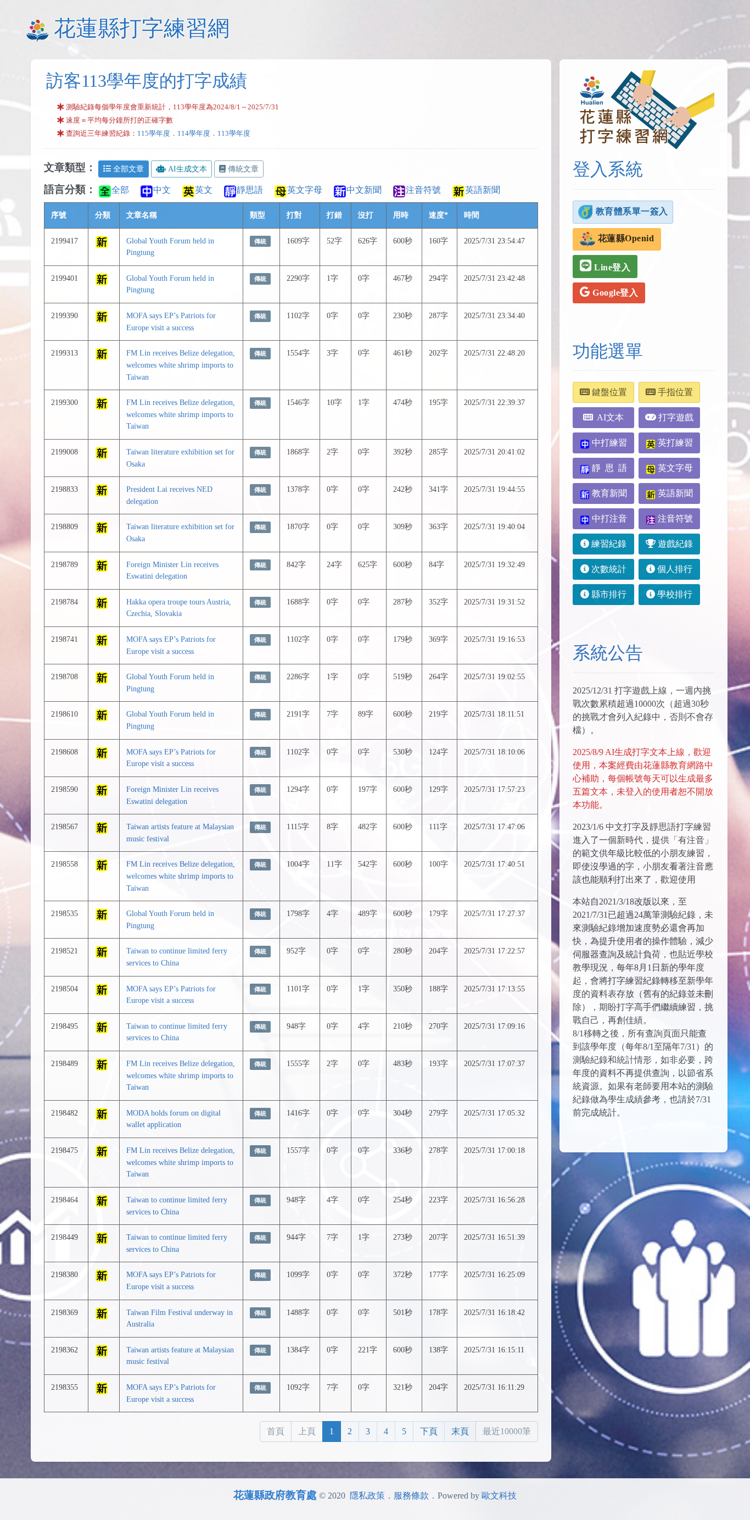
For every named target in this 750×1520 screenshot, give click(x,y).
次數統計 (607, 569)
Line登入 (611, 267)
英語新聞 (482, 190)
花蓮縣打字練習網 (142, 28)
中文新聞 (364, 190)
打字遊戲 (674, 417)
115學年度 (153, 133)
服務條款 (411, 1495)
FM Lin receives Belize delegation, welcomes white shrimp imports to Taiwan (180, 364)
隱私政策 (367, 1495)
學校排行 (673, 594)
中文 (162, 190)
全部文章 (128, 169)
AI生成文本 (187, 169)
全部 (120, 190)
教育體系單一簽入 (630, 210)
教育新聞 (608, 493)
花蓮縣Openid (624, 238)
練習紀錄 (607, 543)
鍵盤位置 (608, 392)
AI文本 (608, 417)
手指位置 (674, 392)
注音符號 (423, 190)
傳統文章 (243, 169)
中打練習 (608, 442)
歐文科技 (499, 1495)
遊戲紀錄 (674, 543)
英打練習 (674, 442)
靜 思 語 (608, 468)
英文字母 (304, 190)
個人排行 (673, 569)
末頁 (460, 1431)
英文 (203, 190)
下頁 (429, 1431)
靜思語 (250, 190)
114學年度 (193, 133)
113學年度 (233, 133)
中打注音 (608, 518)
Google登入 (614, 292)
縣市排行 (607, 594)
